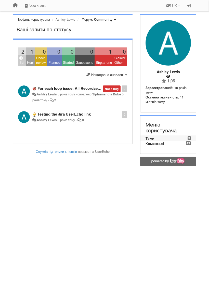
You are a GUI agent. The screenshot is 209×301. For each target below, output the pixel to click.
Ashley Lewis (47, 94)
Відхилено (104, 62)
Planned (54, 62)
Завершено (84, 62)
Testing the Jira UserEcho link (64, 114)
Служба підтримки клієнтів (56, 151)
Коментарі (155, 143)
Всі (21, 62)
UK (174, 5)
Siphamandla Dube (106, 94)
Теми (150, 138)
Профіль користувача (33, 19)
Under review (41, 60)
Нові (30, 62)
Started (68, 62)
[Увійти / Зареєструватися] (189, 5)
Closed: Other (120, 60)
